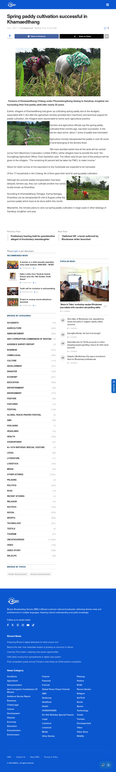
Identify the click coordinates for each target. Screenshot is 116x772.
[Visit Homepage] (11, 4)
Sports (11, 517)
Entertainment (15, 387)
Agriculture (14, 328)
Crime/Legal (14, 355)
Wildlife (12, 555)
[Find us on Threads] (18, 625)
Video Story (14, 550)
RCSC (10, 490)
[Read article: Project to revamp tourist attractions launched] (12, 302)
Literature (13, 458)
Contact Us (20, 757)
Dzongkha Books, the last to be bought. (84, 333)
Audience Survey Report (21, 344)
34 (35, 268)
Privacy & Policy (51, 757)
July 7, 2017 (12, 28)
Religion (12, 501)
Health (11, 436)
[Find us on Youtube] (28, 625)
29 (35, 305)
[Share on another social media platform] (106, 36)
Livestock (12, 463)
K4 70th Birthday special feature (26, 447)
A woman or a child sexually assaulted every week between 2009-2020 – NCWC (37, 263)
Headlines (12, 431)
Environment (14, 393)
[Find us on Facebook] (7, 625)
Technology (14, 523)
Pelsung (12, 479)
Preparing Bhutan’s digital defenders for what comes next (32, 642)
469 (36, 292)
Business (12, 349)
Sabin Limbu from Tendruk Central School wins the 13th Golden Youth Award (35, 276)
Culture (11, 360)
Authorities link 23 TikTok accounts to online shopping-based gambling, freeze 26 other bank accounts (87, 345)
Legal (10, 452)
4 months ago (27, 292)
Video (10, 544)
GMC (9, 420)
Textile (11, 528)
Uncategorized (27, 28)
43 (35, 283)
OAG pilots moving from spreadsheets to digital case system (34, 656)
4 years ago (26, 305)
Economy (12, 376)
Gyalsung (12, 425)
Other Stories (15, 474)
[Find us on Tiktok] (33, 625)
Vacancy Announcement (40, 574)
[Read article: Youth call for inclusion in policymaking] (12, 291)
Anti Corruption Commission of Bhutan (29, 338)
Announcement (15, 333)
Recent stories (15, 496)
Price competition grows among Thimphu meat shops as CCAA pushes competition (44, 661)
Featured (12, 404)
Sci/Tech (11, 506)
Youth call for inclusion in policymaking (37, 288)
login (16, 251)
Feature (11, 398)
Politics (11, 485)
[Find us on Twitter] (12, 625)
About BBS (34, 757)
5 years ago (26, 268)
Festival (12, 409)
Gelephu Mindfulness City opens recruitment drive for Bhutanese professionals (86, 358)
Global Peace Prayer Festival (24, 414)
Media (10, 469)
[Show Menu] (107, 4)
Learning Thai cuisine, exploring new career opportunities (32, 651)
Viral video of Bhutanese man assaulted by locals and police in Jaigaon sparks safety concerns (85, 321)
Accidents (13, 322)
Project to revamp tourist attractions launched (35, 300)
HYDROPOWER (14, 441)
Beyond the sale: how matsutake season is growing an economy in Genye (40, 647)
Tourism (11, 533)
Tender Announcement (17, 574)
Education (13, 382)
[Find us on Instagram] (23, 625)
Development (14, 366)
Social (11, 512)
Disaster (12, 371)
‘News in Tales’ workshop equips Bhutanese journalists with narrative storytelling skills (81, 306)
